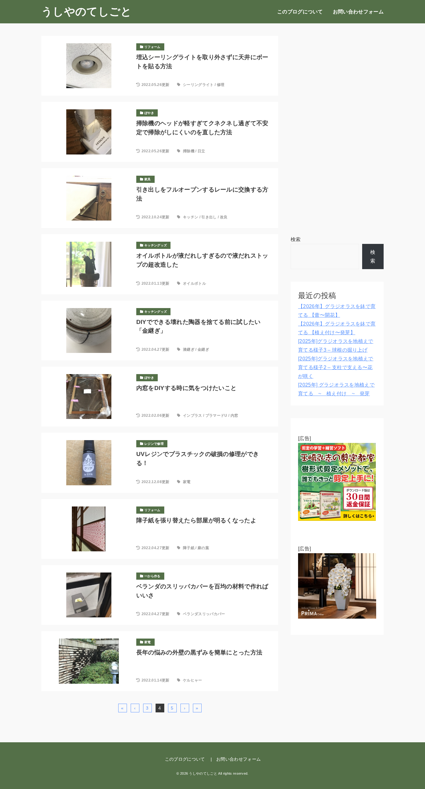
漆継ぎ (188, 349)
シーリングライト (198, 85)
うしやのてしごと (86, 11)
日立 (201, 151)
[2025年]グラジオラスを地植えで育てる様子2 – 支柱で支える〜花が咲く (335, 367)
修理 (221, 85)
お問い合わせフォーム (358, 11)
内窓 (234, 415)
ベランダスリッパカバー (204, 614)
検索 (296, 239)
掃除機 (188, 151)
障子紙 (188, 548)
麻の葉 (203, 548)
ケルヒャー (192, 680)
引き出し (209, 217)
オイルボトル (194, 283)
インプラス (192, 415)
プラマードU (216, 415)
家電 (187, 482)
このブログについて (300, 11)
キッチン (190, 217)
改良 (224, 217)
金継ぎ (203, 349)
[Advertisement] (337, 129)
